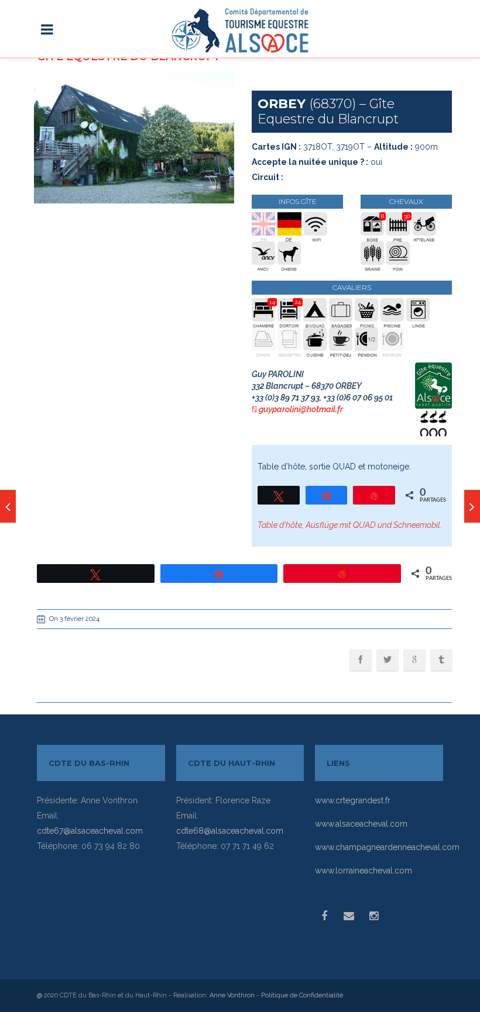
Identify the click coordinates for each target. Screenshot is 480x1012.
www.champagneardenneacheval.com (387, 847)
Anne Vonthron (232, 995)
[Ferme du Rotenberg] (472, 506)
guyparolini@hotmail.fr (301, 409)
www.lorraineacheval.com (363, 870)
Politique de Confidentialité (302, 995)
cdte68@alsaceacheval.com (229, 830)
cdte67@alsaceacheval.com (90, 830)
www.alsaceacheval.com (361, 823)
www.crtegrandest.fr (352, 800)
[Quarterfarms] (8, 506)
